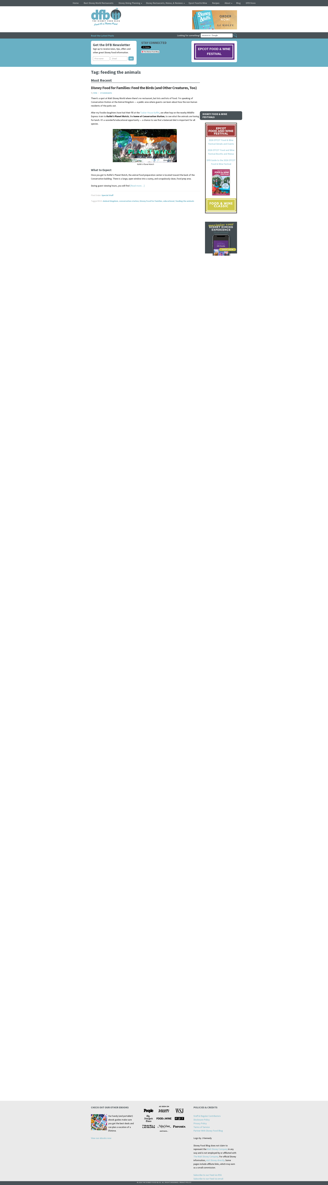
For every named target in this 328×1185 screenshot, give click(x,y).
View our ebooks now (101, 1138)
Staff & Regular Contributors (207, 1115)
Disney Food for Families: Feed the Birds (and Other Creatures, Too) (144, 87)
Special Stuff (107, 195)
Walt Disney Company (217, 1149)
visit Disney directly (215, 1160)
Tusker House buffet (150, 112)
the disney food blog (101, 9)
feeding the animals (184, 201)
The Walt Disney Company (205, 1156)
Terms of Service (201, 1127)
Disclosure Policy (201, 1119)
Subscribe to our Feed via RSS (207, 1174)
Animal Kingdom (110, 201)
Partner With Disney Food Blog (208, 1130)
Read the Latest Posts (102, 35)
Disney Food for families (151, 201)
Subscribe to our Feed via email (208, 1178)
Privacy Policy (200, 1123)
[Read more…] (137, 185)
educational (169, 201)
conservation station (129, 201)
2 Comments (106, 93)
